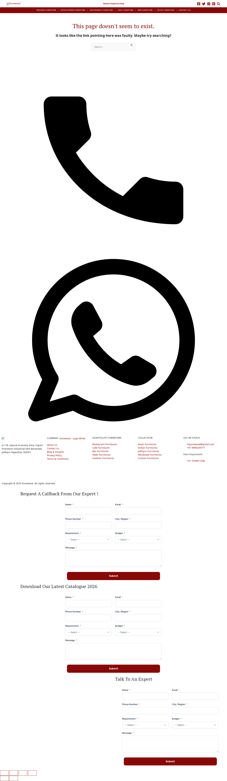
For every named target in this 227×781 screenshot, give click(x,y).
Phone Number (74, 519)
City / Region (122, 519)
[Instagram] (208, 3)
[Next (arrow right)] (13, 778)
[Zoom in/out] (4, 773)
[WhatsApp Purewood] (113, 340)
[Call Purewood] (113, 154)
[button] (218, 4)
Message (71, 547)
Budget (120, 533)
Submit (113, 575)
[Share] (23, 773)
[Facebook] (198, 3)
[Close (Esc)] (32, 773)
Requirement (73, 533)
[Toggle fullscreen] (13, 773)
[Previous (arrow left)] (4, 778)
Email (119, 504)
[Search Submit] (131, 44)
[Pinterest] (213, 3)
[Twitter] (203, 3)
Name (69, 504)
